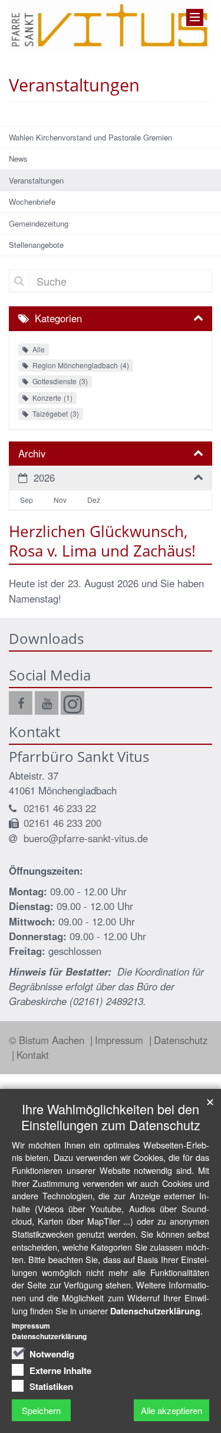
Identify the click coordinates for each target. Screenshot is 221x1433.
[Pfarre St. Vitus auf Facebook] (20, 703)
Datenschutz (180, 1040)
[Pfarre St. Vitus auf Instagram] (72, 703)
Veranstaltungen (36, 180)
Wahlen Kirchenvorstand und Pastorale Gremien (90, 137)
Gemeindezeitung (38, 223)
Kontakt (33, 1055)
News (18, 158)
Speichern (41, 1410)
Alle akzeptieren (171, 1410)
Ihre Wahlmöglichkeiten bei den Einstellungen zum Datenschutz (110, 1117)
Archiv (31, 453)
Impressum (120, 1040)
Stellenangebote (36, 244)
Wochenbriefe (32, 201)
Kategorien (58, 318)
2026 (44, 477)
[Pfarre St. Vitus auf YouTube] (46, 703)
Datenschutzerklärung (155, 1311)
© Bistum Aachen (48, 1040)
